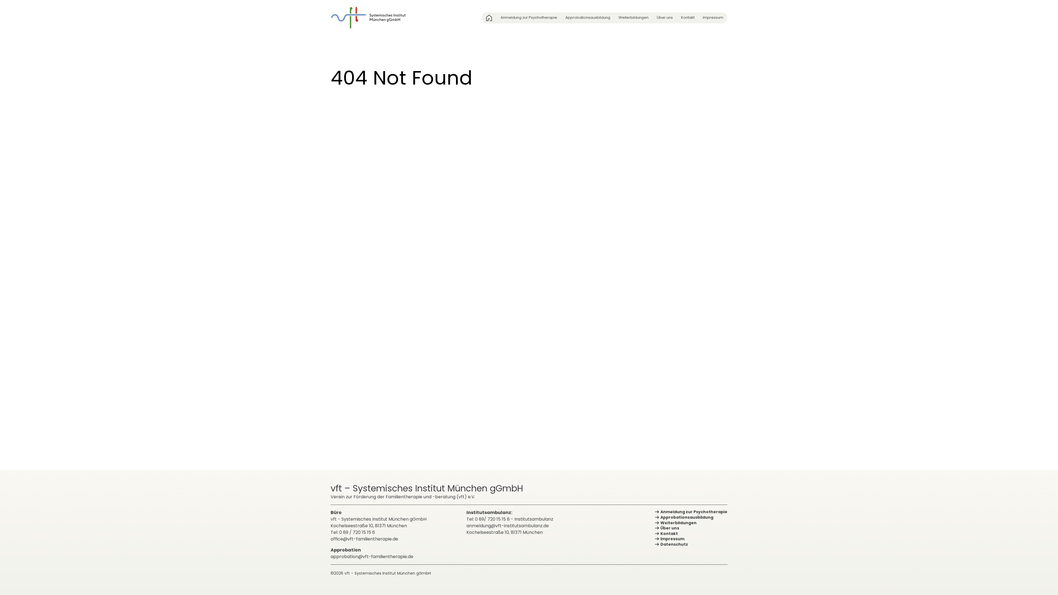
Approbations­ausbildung (587, 17)
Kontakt (688, 17)
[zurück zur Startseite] (372, 18)
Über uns (665, 17)
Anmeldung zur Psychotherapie (529, 17)
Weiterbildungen (634, 17)
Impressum (713, 17)
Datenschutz (674, 544)
